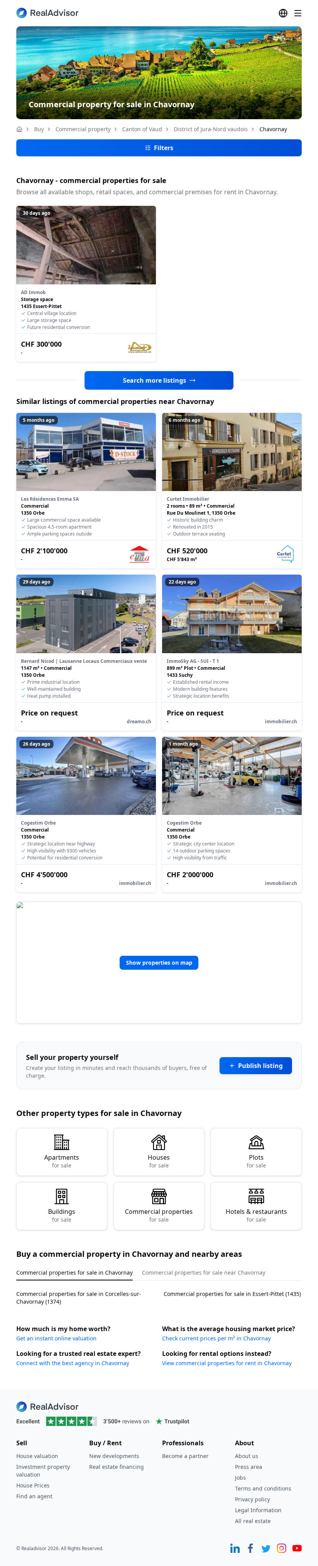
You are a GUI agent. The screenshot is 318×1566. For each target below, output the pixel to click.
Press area (248, 1466)
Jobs (240, 1477)
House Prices (33, 1485)
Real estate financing (116, 1466)
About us (246, 1456)
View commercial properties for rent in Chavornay (227, 1363)
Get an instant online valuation (56, 1338)
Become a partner (185, 1456)
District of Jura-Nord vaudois (211, 129)
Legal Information (258, 1510)
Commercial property (83, 129)
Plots (256, 1161)
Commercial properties (159, 1215)
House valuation (37, 1456)
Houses (159, 1161)
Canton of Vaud (142, 129)
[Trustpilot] (159, 1421)
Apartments (61, 1161)
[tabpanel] (159, 1293)
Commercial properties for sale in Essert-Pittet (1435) (232, 1293)
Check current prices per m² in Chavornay (216, 1338)
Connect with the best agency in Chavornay (72, 1363)
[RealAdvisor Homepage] (47, 13)
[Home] (19, 129)
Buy (39, 129)
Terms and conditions (263, 1488)
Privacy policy (252, 1499)
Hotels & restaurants (256, 1215)
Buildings (61, 1215)
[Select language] (283, 13)
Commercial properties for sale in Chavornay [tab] (74, 1272)
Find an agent (34, 1496)
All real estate (253, 1521)
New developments (114, 1456)
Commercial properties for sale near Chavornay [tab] (203, 1272)
